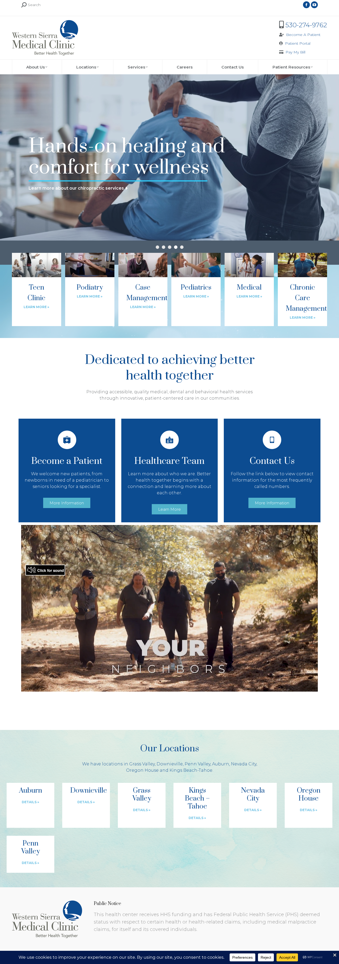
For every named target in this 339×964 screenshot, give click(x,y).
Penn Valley (30, 847)
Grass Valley (141, 794)
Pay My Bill (295, 52)
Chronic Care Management (306, 298)
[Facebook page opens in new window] (306, 4)
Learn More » (36, 307)
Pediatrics (196, 287)
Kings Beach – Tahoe (197, 798)
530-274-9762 (306, 25)
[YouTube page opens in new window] (314, 4)
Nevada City (253, 794)
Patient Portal (297, 43)
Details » (30, 802)
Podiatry (90, 287)
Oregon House (308, 794)
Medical (249, 287)
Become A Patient (303, 34)
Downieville (88, 790)
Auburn (30, 790)
